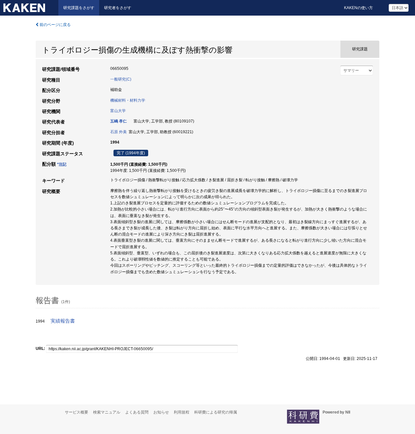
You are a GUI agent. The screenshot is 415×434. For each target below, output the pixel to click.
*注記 (61, 164)
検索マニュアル (106, 412)
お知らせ (161, 412)
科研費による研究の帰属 (215, 412)
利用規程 (181, 412)
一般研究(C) (120, 79)
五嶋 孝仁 (118, 121)
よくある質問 (136, 412)
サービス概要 (76, 412)
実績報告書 (63, 321)
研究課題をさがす (78, 8)
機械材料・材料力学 (127, 100)
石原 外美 (118, 132)
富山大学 (118, 110)
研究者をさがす (117, 8)
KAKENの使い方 (358, 8)
